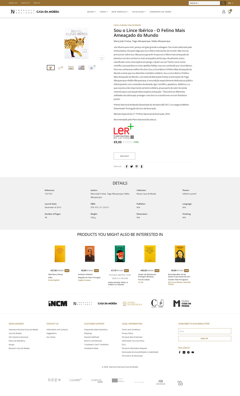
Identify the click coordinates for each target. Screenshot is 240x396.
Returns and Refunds (93, 341)
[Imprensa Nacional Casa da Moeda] (35, 11)
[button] (102, 43)
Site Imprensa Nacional (18, 337)
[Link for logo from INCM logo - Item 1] (58, 304)
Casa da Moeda (15, 333)
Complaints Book (91, 348)
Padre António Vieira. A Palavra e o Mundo (118, 283)
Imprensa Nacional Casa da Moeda (123, 367)
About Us (13, 3)
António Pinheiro (85, 274)
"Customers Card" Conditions (96, 344)
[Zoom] (101, 58)
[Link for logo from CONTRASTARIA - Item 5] (157, 304)
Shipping (88, 333)
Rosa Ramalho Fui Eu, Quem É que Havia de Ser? (179, 275)
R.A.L (124, 344)
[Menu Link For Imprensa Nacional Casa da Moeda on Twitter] (184, 352)
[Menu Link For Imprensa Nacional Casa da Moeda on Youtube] (193, 352)
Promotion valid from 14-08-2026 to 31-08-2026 (120, 276)
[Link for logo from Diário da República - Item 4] (132, 304)
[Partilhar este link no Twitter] (132, 166)
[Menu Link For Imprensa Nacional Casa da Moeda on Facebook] (179, 352)
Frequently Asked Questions (96, 329)
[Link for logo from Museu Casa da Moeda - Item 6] (182, 304)
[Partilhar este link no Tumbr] (142, 166)
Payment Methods (91, 337)
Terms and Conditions (131, 329)
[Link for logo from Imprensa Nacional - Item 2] (83, 304)
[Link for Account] (223, 11)
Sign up (204, 338)
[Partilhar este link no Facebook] (126, 166)
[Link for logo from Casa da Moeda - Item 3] (107, 304)
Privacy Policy (127, 333)
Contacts (25, 3)
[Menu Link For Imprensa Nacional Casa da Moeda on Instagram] (188, 352)
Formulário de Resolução (132, 356)
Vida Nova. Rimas (55, 274)
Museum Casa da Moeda (19, 348)
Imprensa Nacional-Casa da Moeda (23, 329)
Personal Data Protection (132, 337)
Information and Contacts (57, 329)
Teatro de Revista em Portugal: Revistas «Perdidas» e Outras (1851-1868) (149, 275)
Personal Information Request (134, 348)
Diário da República (17, 341)
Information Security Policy (133, 341)
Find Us (37, 3)
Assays (11, 344)
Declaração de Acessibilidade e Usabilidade (140, 352)
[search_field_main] (223, 3)
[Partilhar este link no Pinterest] (136, 166)
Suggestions (51, 333)
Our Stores (51, 337)
